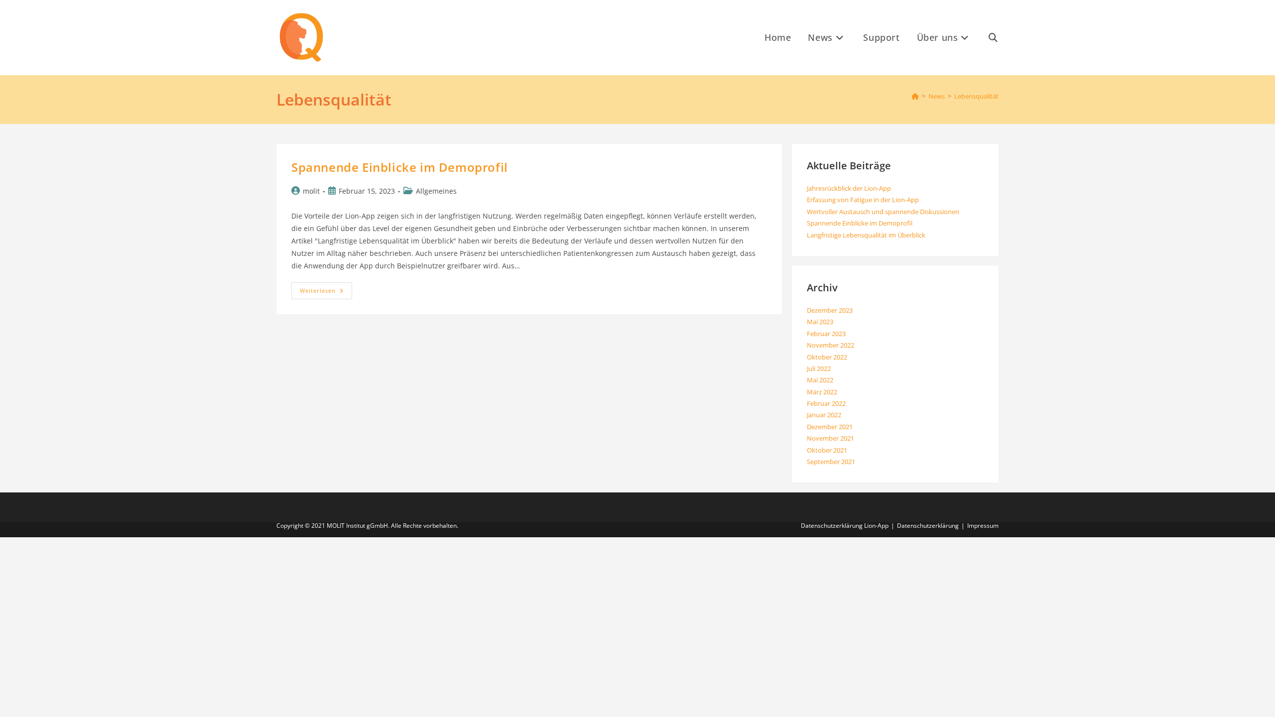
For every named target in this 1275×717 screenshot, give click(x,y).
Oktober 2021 (827, 450)
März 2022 (822, 391)
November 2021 (830, 438)
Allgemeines (436, 191)
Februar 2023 (826, 333)
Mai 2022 (820, 379)
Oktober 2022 (827, 357)
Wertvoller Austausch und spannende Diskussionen (883, 211)
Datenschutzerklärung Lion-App (845, 525)
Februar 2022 (826, 403)
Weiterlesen (326, 292)
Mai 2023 (820, 321)
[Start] (915, 96)
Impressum (983, 525)
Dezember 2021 (830, 426)
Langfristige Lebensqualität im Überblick (866, 235)
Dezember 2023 (830, 310)
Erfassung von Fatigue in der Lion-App (863, 199)
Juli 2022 (819, 368)
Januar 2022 (824, 414)
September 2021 (831, 461)
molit (311, 191)
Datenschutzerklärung (928, 525)
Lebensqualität (976, 96)
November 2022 (830, 345)
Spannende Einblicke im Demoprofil (399, 167)
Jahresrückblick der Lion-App (849, 188)
